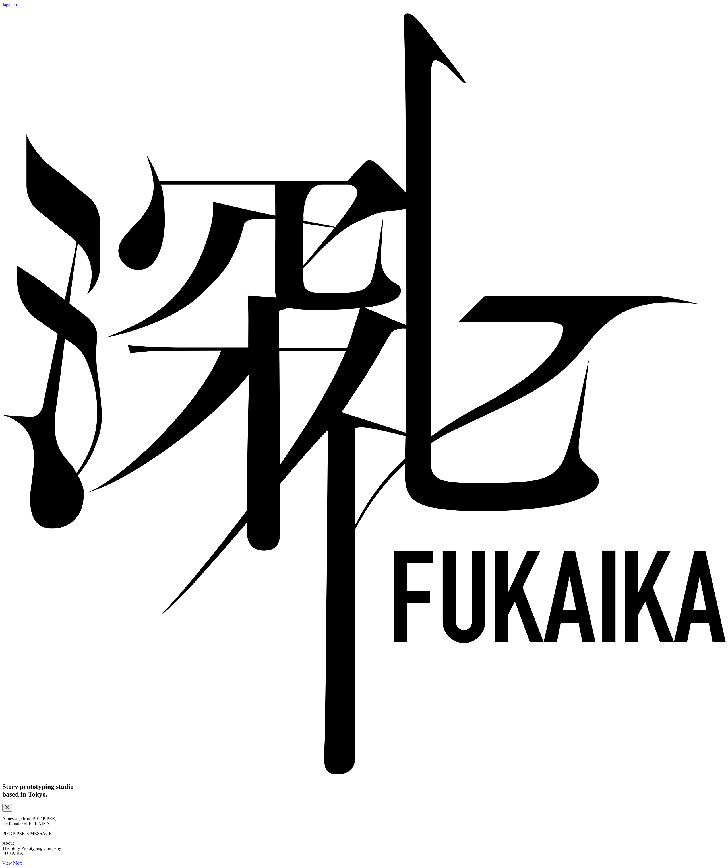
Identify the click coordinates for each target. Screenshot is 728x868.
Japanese (10, 4)
